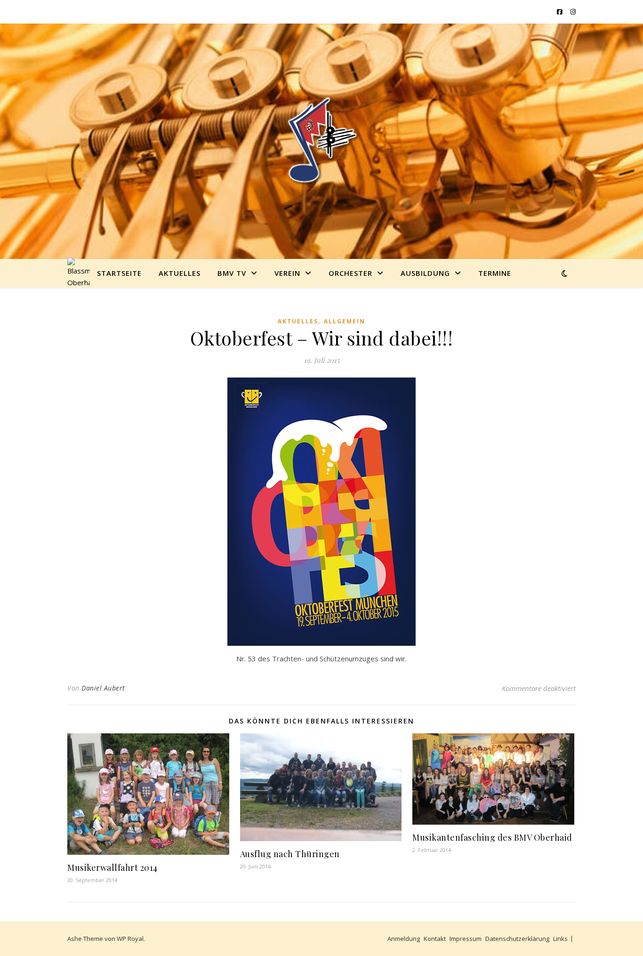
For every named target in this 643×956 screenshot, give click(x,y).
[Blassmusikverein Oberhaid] (321, 141)
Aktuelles (180, 273)
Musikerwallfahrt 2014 (112, 867)
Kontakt (435, 938)
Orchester (350, 273)
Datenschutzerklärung (517, 938)
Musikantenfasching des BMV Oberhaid (492, 837)
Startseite (119, 273)
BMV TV (231, 273)
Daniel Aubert (103, 687)
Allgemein (344, 321)
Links (560, 938)
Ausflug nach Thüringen (290, 854)
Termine (494, 273)
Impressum (466, 938)
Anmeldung (403, 938)
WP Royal (130, 938)
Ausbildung (425, 273)
